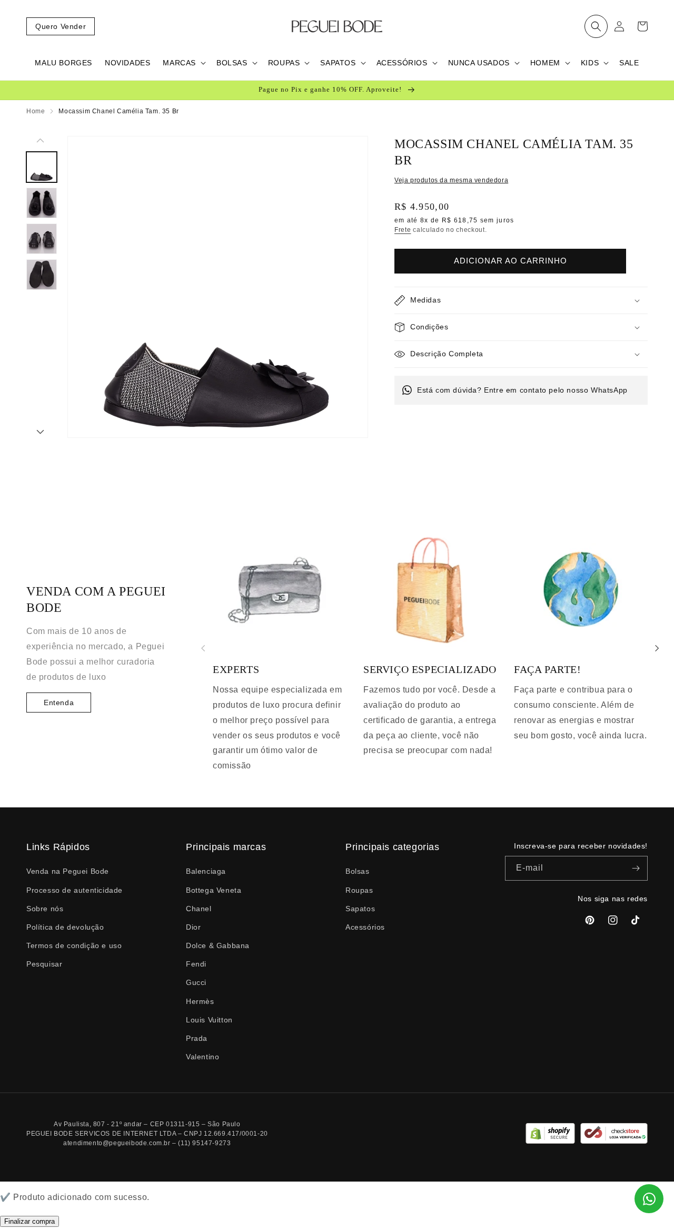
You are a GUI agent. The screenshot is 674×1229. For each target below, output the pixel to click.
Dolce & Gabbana (218, 945)
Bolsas (357, 871)
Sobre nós (44, 908)
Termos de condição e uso (74, 945)
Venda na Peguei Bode (67, 871)
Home (35, 111)
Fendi (196, 964)
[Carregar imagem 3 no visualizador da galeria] (41, 238)
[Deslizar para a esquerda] (40, 141)
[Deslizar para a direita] (40, 432)
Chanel (199, 908)
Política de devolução (65, 927)
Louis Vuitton (209, 1020)
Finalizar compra (29, 1221)
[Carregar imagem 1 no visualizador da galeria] (41, 167)
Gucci (196, 982)
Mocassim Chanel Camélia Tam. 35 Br (118, 111)
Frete (402, 229)
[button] (596, 26)
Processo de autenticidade (74, 890)
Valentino (202, 1056)
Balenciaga (206, 871)
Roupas (359, 890)
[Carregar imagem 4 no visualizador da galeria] (41, 274)
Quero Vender (60, 26)
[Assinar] (635, 868)
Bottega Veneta (213, 890)
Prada (196, 1038)
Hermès (200, 1001)
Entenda (59, 702)
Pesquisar (44, 964)
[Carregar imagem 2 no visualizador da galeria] (41, 203)
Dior (193, 927)
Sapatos (360, 908)
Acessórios (365, 927)
